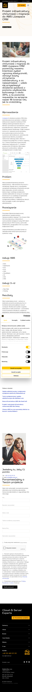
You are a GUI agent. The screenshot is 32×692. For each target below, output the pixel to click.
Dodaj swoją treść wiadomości (15, 542)
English (26, 1)
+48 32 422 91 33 (10, 475)
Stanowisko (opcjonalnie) (8, 536)
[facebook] (29, 662)
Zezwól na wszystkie (16, 368)
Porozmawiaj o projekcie (21, 617)
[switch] (28, 352)
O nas (4, 646)
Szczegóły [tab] (14, 320)
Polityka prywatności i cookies (10, 683)
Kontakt (23, 5)
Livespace (5, 118)
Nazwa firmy (5, 528)
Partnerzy (5, 625)
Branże (4, 633)
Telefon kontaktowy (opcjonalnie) (11, 520)
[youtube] (26, 662)
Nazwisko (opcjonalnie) (8, 505)
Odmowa (16, 375)
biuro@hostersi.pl (6, 655)
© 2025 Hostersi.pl (7, 681)
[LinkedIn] (24, 662)
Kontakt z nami (6, 662)
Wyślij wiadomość (9, 587)
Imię (3, 497)
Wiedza (4, 642)
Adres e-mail (5, 512)
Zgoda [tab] (5, 320)
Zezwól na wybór (16, 372)
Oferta (4, 629)
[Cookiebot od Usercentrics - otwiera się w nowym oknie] (23, 316)
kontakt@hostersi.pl (11, 477)
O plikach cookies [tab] (25, 320)
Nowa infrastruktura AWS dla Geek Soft (14, 401)
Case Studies (6, 638)
